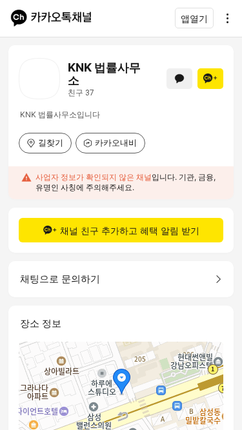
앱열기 (194, 18)
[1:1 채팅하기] (179, 78)
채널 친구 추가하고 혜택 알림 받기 (129, 230)
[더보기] (224, 18)
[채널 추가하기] (210, 78)
